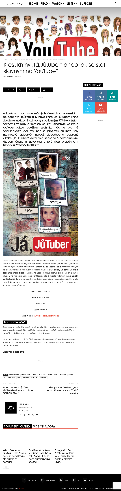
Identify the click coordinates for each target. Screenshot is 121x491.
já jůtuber (42, 374)
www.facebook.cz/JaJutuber (46, 316)
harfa (34, 374)
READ (44, 3)
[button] (116, 4)
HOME (33, 3)
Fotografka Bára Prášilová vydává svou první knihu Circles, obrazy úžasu (64, 456)
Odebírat (100, 102)
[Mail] (29, 415)
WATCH (57, 3)
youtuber (34, 377)
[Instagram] (25, 415)
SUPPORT (86, 3)
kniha (50, 374)
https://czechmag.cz (25, 408)
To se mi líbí (89, 91)
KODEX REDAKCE (74, 489)
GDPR (91, 489)
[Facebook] (21, 415)
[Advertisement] (40, 102)
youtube (26, 377)
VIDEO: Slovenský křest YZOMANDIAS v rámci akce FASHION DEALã (18, 390)
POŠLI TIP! (84, 489)
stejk (18, 377)
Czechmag (22, 489)
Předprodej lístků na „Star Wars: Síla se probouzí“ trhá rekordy (62, 390)
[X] (34, 415)
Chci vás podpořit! (13, 352)
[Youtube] (38, 415)
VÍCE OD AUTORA (44, 426)
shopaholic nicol (9, 377)
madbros (63, 374)
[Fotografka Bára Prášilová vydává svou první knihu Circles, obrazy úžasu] (66, 440)
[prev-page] (4, 467)
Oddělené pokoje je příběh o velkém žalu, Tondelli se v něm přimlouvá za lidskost (40, 456)
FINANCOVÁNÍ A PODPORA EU (104, 489)
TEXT (11, 59)
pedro (71, 374)
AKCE (16, 59)
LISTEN (71, 3)
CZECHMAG (9, 76)
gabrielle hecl (14, 374)
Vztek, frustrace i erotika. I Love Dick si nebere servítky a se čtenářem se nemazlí (14, 456)
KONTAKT (63, 489)
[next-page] (7, 467)
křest (55, 374)
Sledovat (100, 91)
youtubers (43, 377)
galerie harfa (26, 374)
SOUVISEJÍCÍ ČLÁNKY (17, 426)
